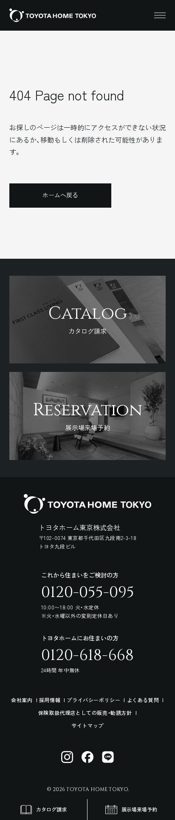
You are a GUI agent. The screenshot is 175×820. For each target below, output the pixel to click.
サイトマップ (87, 725)
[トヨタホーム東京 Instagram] (67, 757)
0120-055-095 (87, 592)
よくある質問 (143, 699)
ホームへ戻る (60, 195)
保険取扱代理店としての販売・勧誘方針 (85, 712)
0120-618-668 (87, 655)
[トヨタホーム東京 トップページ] (52, 15)
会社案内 (21, 699)
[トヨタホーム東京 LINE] (108, 757)
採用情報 (49, 699)
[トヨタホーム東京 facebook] (87, 757)
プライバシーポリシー (93, 699)
